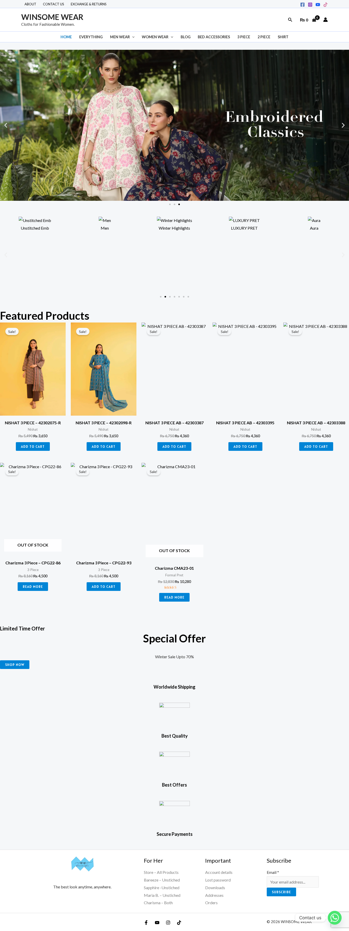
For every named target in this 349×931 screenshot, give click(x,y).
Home (66, 37)
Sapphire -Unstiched (161, 887)
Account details (218, 872)
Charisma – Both (158, 902)
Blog (186, 37)
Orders (211, 902)
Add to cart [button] (33, 446)
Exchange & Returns (89, 4)
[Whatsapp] (335, 918)
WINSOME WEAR (52, 16)
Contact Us (53, 4)
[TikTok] (325, 4)
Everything (91, 37)
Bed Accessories (214, 37)
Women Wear (155, 37)
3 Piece (243, 37)
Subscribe (281, 892)
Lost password (218, 879)
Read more (33, 586)
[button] (290, 20)
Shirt (283, 37)
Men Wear (120, 37)
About (30, 4)
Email (273, 872)
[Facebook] (302, 4)
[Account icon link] (325, 19)
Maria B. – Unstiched (162, 895)
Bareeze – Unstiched (162, 879)
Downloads (215, 887)
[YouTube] (157, 922)
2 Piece (264, 37)
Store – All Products (161, 872)
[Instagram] (310, 4)
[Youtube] (318, 4)
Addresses (214, 895)
